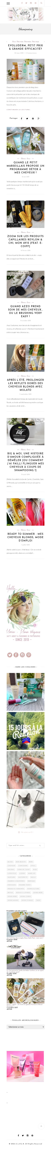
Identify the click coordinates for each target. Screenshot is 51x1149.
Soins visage (35, 41)
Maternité (22, 877)
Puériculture (33, 888)
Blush (10, 861)
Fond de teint (24, 869)
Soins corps (20, 41)
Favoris (11, 869)
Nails (33, 877)
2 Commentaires (31, 53)
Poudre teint (25, 885)
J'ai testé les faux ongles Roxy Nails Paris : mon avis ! (25, 938)
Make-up (31, 873)
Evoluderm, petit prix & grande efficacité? (25, 47)
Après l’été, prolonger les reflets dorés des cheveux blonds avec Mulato (25, 385)
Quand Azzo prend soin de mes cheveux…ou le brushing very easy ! (25, 311)
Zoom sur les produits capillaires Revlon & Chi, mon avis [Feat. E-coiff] (25, 241)
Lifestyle (12, 873)
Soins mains (27, 41)
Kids (35, 869)
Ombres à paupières (16, 881)
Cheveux (23, 158)
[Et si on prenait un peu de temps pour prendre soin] (25, 770)
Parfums (31, 881)
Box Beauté (21, 861)
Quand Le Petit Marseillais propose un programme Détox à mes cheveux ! (25, 168)
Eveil (33, 865)
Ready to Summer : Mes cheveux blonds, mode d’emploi (25, 537)
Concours (23, 865)
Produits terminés (16, 888)
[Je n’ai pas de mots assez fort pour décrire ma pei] (25, 809)
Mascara (11, 877)
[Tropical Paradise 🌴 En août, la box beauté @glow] (25, 692)
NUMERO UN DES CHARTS (17, 911)
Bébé (31, 861)
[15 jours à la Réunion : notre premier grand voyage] (25, 731)
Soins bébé (38, 892)
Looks (22, 873)
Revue (14, 41)
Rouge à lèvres (23, 892)
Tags (38, 900)
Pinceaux (12, 885)
